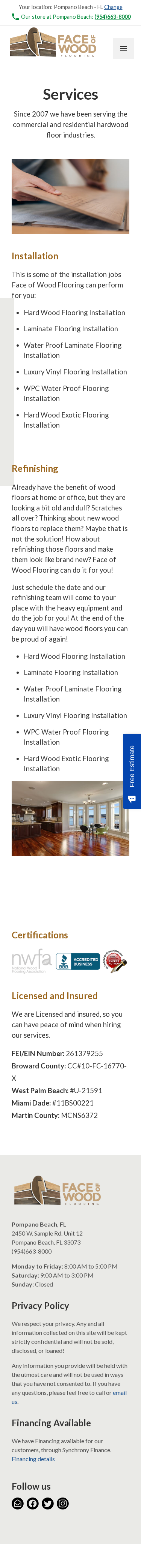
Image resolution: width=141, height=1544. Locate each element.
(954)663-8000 (112, 16)
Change (113, 7)
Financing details (33, 1458)
